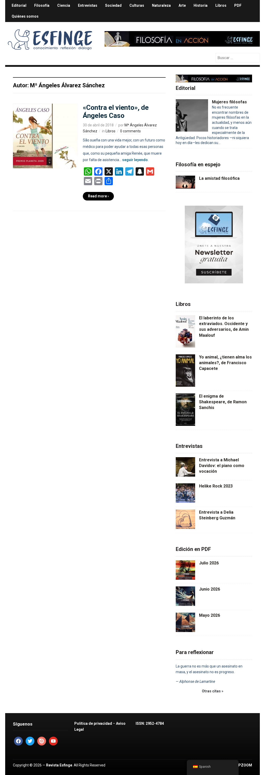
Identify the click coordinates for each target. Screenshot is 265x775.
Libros (220, 5)
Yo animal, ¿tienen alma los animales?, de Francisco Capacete (225, 363)
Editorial (19, 5)
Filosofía (41, 5)
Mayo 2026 (209, 615)
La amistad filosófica (219, 178)
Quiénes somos (25, 16)
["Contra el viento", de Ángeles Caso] (45, 136)
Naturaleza (161, 5)
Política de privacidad (93, 723)
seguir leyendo (135, 160)
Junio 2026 (209, 589)
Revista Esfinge (59, 765)
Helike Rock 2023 (216, 486)
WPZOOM (243, 765)
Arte (182, 5)
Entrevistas (87, 5)
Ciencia (63, 5)
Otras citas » (212, 691)
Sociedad (113, 5)
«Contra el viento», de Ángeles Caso (116, 111)
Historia (201, 5)
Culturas (136, 5)
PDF (237, 5)
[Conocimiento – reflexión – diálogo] (50, 38)
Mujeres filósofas (229, 101)
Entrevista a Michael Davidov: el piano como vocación (221, 465)
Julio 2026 (209, 563)
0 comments (130, 131)
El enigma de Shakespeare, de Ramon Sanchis (223, 402)
